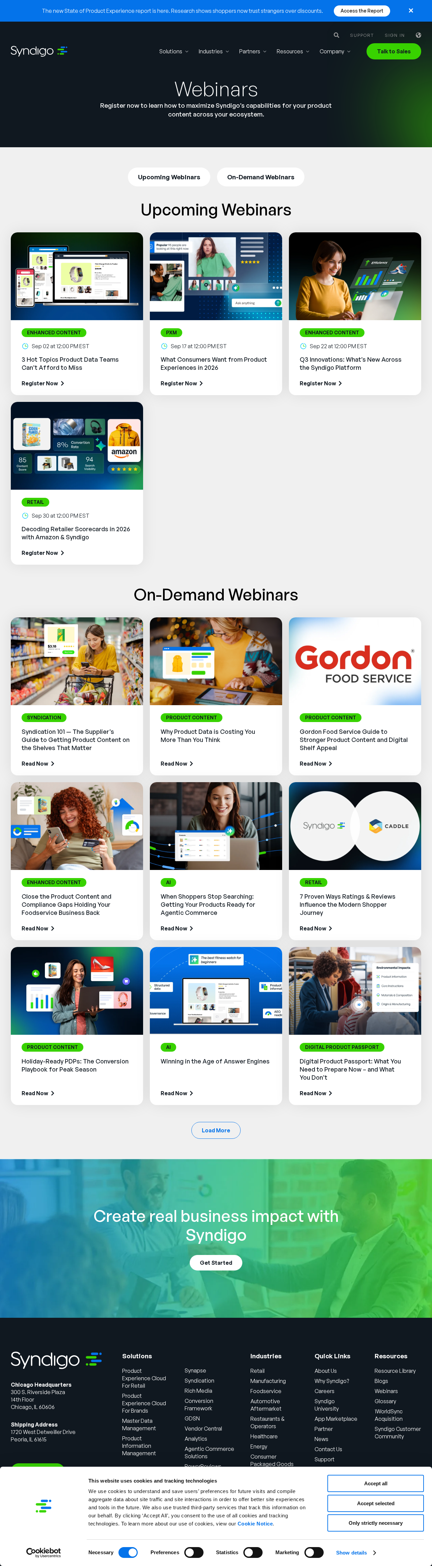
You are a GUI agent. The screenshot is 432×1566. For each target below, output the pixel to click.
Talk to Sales (394, 51)
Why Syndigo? (332, 1381)
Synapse (195, 1370)
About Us (326, 1370)
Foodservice (265, 1391)
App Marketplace (336, 1418)
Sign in (395, 35)
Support (362, 35)
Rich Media (198, 1390)
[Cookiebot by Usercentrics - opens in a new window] (43, 1553)
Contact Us (328, 1449)
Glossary (385, 1401)
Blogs (381, 1381)
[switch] (194, 1552)
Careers (324, 1391)
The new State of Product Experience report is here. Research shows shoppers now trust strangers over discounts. (182, 10)
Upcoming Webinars (169, 177)
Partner (324, 1429)
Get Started (216, 1262)
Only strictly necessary (376, 1523)
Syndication (199, 1380)
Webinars (386, 1391)
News (321, 1439)
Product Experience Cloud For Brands (144, 1403)
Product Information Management (139, 1446)
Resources (290, 51)
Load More (216, 1130)
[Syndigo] (39, 51)
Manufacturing (268, 1381)
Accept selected (376, 1503)
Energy (258, 1446)
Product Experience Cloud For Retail (144, 1378)
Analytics (196, 1438)
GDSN (192, 1418)
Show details (351, 1553)
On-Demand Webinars (260, 177)
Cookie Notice (255, 1523)
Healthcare (264, 1436)
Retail (257, 1370)
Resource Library (395, 1370)
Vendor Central (203, 1428)
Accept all (375, 1483)
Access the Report (362, 11)
